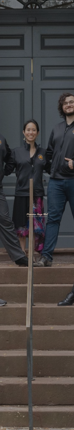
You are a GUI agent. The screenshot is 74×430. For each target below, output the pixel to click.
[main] (37, 215)
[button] (72, 1)
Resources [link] (67, 1)
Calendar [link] (57, 1)
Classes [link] (47, 1)
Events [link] (51, 1)
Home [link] (42, 1)
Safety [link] (62, 1)
